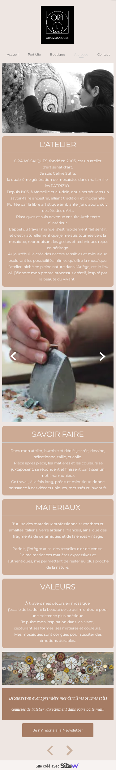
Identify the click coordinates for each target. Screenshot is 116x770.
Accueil (13, 54)
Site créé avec (48, 766)
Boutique (57, 54)
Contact (103, 54)
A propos (81, 54)
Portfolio (34, 54)
